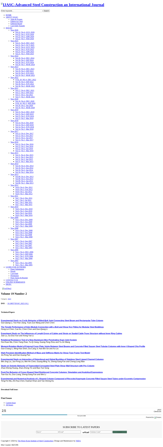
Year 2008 (14, 228)
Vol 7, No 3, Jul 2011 (23, 200)
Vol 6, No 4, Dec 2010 (23, 209)
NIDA (78, 441)
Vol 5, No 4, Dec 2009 (23, 220)
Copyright (14, 274)
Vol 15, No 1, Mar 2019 (24, 118)
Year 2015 (14, 153)
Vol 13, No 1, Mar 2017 (24, 140)
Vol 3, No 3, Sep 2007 (23, 243)
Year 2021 (14, 88)
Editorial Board (16, 24)
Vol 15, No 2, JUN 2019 (24, 116)
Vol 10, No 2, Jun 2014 (24, 170)
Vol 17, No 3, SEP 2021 (24, 93)
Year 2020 (14, 99)
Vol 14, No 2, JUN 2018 (24, 127)
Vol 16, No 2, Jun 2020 (24, 105)
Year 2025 (14, 41)
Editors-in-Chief (17, 21)
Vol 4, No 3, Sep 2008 (23, 233)
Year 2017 (14, 131)
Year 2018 (14, 121)
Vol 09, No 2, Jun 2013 (24, 181)
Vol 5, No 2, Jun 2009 (23, 224)
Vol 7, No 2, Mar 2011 (23, 202)
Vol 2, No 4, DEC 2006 (24, 252)
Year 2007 (14, 239)
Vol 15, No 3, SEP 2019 (24, 114)
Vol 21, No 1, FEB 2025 (24, 54)
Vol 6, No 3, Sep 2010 (23, 211)
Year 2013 (14, 174)
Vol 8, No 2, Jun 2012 (23, 192)
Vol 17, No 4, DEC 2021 (24, 90)
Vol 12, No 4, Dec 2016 (24, 144)
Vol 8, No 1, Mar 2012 (23, 194)
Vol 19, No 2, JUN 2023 (24, 73)
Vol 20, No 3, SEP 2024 (24, 60)
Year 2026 (14, 30)
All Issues (9, 405)
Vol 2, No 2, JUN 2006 (24, 256)
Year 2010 (14, 207)
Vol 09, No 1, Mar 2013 (24, 183)
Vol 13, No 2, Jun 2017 (24, 138)
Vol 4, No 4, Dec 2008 (23, 230)
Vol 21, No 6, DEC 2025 (24, 43)
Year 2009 (14, 217)
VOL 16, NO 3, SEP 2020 (25, 103)
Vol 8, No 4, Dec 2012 (23, 187)
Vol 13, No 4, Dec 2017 (24, 133)
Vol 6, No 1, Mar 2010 (23, 215)
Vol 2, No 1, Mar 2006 (23, 258)
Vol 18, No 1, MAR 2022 (25, 86)
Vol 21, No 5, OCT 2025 (24, 45)
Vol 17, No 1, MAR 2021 (25, 97)
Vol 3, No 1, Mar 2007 (23, 248)
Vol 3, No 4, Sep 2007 (23, 241)
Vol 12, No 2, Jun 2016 (24, 149)
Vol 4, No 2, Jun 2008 (23, 235)
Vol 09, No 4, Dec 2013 (24, 177)
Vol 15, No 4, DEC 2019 (24, 112)
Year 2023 (14, 67)
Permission (15, 276)
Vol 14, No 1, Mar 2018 (24, 129)
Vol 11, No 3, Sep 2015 (24, 157)
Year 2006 (14, 250)
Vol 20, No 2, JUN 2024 (24, 62)
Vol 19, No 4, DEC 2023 (24, 69)
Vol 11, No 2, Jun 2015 (24, 159)
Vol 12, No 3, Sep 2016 (24, 146)
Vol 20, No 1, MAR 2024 (25, 65)
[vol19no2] (6, 288)
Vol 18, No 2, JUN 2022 (24, 84)
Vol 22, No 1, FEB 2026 (24, 39)
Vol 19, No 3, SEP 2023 (24, 71)
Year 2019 (14, 110)
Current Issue (11, 403)
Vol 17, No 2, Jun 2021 (24, 95)
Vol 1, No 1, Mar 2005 (23, 265)
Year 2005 (14, 261)
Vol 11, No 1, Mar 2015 (24, 161)
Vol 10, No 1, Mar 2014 (24, 172)
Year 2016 (14, 142)
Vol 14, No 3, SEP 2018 (24, 125)
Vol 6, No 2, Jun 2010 (23, 213)
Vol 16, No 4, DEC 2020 (24, 101)
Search (46, 11)
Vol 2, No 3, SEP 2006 (24, 254)
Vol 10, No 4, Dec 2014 (24, 166)
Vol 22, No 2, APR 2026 (24, 37)
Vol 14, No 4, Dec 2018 (24, 123)
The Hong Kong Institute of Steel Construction (35, 441)
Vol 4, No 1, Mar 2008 (23, 237)
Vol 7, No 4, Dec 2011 (23, 198)
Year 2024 (14, 56)
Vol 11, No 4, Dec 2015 (24, 155)
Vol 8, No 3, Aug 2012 (24, 189)
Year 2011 (14, 196)
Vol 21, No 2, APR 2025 (24, 52)
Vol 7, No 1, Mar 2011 (23, 205)
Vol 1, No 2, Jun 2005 (23, 263)
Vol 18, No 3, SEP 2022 (24, 82)
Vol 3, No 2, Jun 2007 (23, 246)
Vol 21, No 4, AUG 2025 (24, 47)
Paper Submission (17, 269)
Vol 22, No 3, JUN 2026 (24, 34)
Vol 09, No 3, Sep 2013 (24, 179)
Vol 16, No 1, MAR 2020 (25, 108)
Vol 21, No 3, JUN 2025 (24, 49)
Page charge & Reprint (19, 278)
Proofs (13, 271)
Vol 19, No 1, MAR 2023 (25, 75)
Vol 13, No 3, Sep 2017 (24, 136)
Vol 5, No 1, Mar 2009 (23, 226)
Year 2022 (14, 77)
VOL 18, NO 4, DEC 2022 (25, 80)
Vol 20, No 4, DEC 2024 (24, 58)
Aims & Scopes (16, 19)
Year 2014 (14, 164)
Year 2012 (14, 185)
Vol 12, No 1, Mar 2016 (24, 151)
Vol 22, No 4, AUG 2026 (24, 32)
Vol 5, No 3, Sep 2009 (23, 222)
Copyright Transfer (18, 26)
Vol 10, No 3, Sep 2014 (24, 168)
